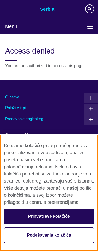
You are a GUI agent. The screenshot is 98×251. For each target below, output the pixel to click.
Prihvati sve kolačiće (49, 216)
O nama (12, 97)
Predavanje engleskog (24, 118)
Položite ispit (16, 107)
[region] (49, 192)
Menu (11, 26)
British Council (18, 10)
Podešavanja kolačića (49, 235)
